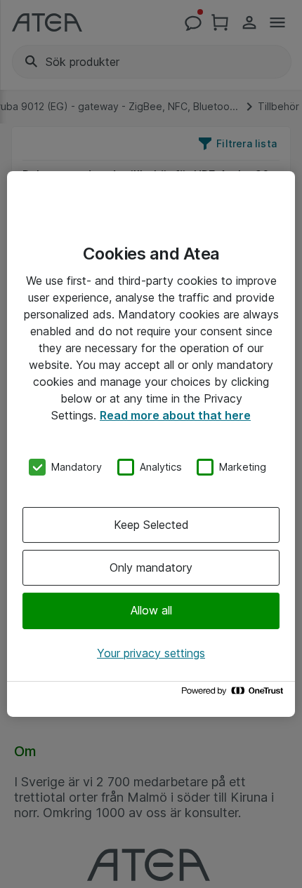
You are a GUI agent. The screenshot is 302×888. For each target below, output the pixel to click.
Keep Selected (151, 525)
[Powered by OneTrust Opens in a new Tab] (234, 694)
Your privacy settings (151, 653)
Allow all (151, 610)
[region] (151, 444)
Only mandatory (151, 567)
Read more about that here (175, 415)
